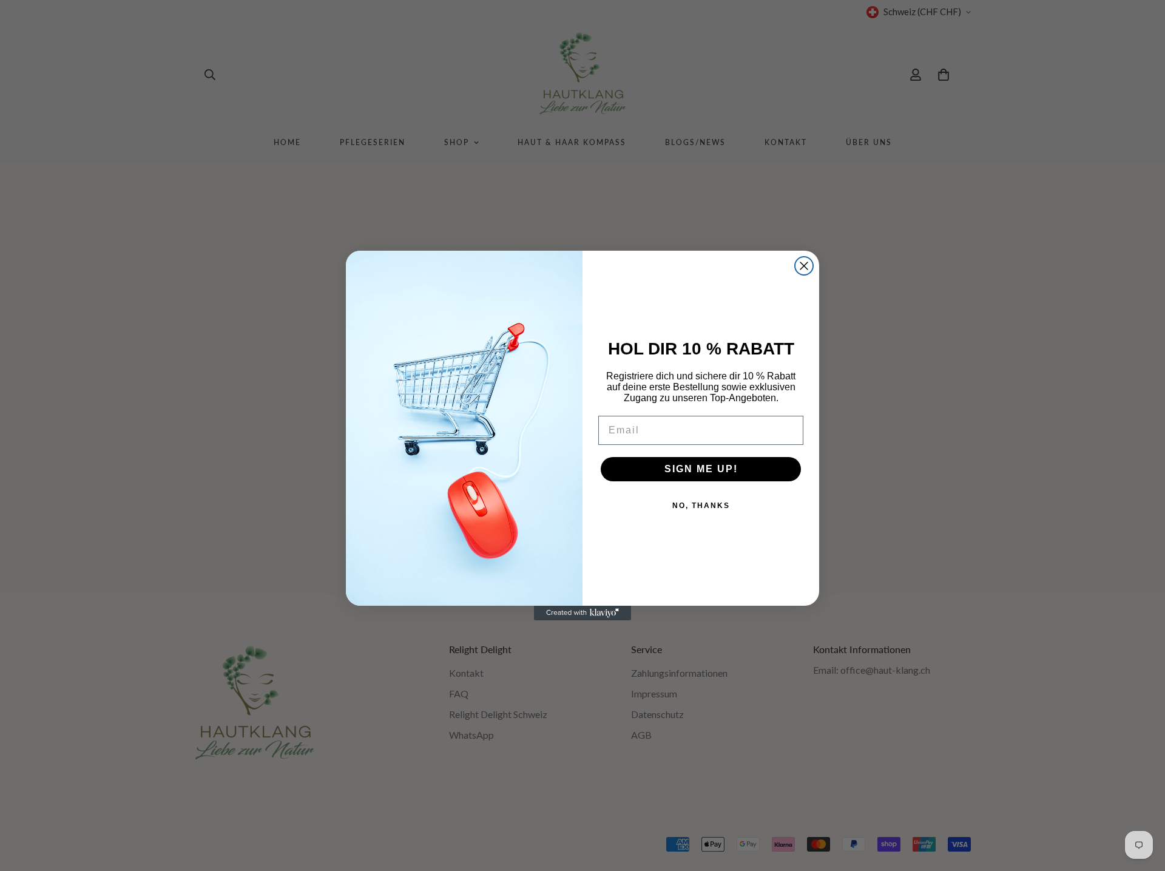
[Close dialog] (804, 266)
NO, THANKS (701, 505)
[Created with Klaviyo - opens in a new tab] (582, 613)
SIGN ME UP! (701, 469)
